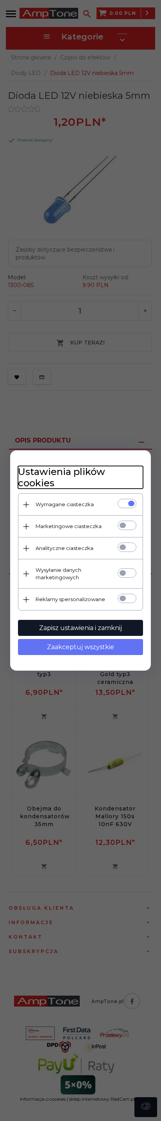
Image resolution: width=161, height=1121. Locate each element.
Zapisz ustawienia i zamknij (80, 628)
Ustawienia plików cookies (61, 477)
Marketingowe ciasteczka (69, 526)
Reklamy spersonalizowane (70, 599)
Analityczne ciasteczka (64, 548)
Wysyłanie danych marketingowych (58, 573)
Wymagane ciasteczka (65, 504)
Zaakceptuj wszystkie (80, 647)
